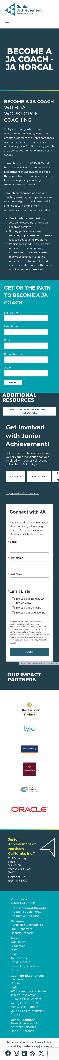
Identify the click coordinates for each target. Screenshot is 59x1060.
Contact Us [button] (16, 877)
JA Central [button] (46, 1046)
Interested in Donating (28, 607)
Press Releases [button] (20, 962)
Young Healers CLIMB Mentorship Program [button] (25, 1005)
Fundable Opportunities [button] (27, 924)
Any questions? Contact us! (22, 493)
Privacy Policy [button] (43, 1042)
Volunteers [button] (19, 899)
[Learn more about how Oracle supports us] (29, 811)
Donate (15, 476)
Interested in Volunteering (30, 612)
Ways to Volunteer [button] (23, 902)
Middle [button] (15, 983)
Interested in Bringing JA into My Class (30, 600)
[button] (8, 1053)
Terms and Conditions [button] (20, 1042)
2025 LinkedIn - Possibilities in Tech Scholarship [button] (28, 993)
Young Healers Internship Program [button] (27, 1012)
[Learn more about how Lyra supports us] (29, 731)
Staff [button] (14, 950)
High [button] (14, 987)
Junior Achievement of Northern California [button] (25, 1025)
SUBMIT (30, 652)
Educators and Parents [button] (28, 908)
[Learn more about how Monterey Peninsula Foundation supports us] (29, 791)
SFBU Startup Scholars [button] (26, 999)
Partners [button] (17, 921)
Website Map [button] (31, 1046)
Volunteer (39, 476)
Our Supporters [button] (21, 929)
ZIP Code (10, 368)
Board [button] (15, 954)
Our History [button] (18, 941)
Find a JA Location (22, 1031)
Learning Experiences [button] (27, 975)
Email (7, 340)
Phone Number (14, 354)
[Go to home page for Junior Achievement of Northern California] (24, 10)
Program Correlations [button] (25, 915)
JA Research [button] (19, 958)
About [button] (15, 938)
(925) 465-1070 (17, 880)
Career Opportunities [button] (25, 966)
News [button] (14, 970)
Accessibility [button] (14, 1046)
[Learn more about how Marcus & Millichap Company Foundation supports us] (29, 751)
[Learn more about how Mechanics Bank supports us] (29, 771)
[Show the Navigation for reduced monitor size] (7, 22)
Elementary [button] (18, 979)
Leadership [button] (18, 946)
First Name (11, 312)
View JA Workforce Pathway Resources (33, 411)
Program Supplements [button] (26, 911)
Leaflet (22, 663)
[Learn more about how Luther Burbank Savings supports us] (29, 711)
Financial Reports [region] (22, 933)
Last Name (11, 326)
